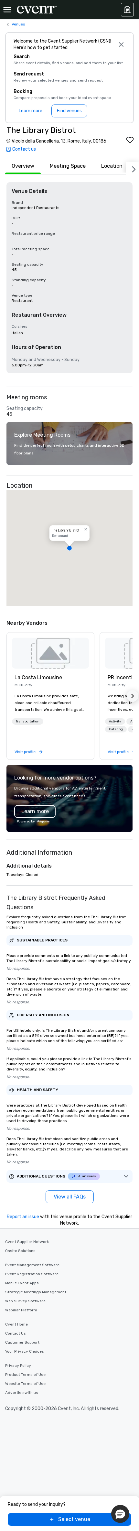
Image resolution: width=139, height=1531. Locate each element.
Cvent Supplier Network (27, 1241)
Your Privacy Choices (24, 1351)
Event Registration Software (32, 1274)
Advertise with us (21, 1392)
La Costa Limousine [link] (38, 677)
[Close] (121, 44)
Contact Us (15, 1333)
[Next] (132, 168)
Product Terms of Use (25, 1374)
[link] (50, 653)
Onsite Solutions (20, 1250)
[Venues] (127, 9)
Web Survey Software (25, 1301)
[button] (69, 548)
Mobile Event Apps (22, 1283)
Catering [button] (116, 729)
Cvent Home (16, 1324)
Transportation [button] (27, 721)
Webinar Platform (21, 1310)
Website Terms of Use (25, 1383)
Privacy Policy (18, 1365)
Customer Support (22, 1342)
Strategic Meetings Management (35, 1292)
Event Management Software (32, 1265)
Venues (18, 24)
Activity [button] (115, 721)
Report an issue (23, 1216)
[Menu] (7, 9)
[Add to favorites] (130, 140)
